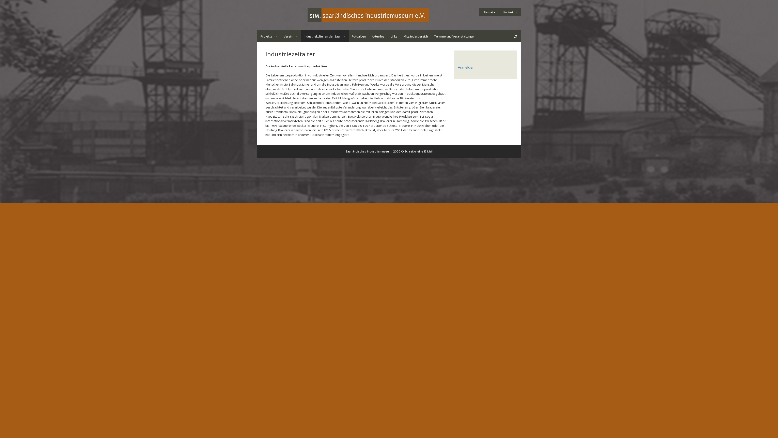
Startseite (489, 12)
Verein (288, 36)
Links (393, 36)
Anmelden (466, 67)
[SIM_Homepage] (368, 15)
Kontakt (508, 12)
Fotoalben (359, 36)
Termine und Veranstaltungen (454, 36)
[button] (517, 12)
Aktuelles (378, 36)
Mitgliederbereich (415, 36)
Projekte (266, 36)
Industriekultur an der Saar (322, 36)
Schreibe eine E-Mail (419, 151)
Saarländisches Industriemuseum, (369, 151)
